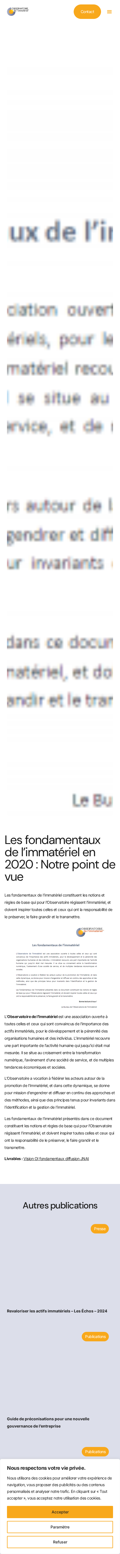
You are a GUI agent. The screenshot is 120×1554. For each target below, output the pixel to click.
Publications (95, 1336)
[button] (109, 12)
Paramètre (60, 1527)
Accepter (60, 1512)
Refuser (60, 1542)
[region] (60, 1506)
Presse (99, 1228)
